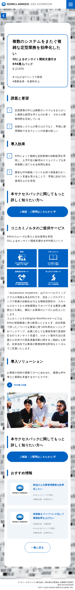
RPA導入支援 (20, 385)
